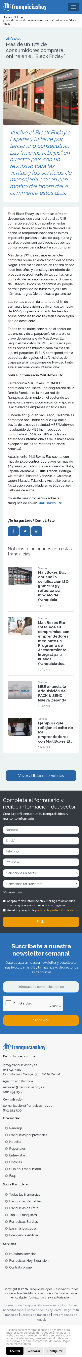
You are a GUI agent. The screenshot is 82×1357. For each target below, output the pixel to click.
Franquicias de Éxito (24, 1208)
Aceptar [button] (15, 1351)
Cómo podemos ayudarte (44, 1310)
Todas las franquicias (24, 1194)
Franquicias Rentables (25, 1201)
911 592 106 (12, 1070)
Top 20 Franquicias (23, 1215)
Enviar (41, 922)
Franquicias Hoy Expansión (29, 1261)
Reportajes (17, 1148)
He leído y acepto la (42, 910)
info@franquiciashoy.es (20, 1065)
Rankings (15, 1128)
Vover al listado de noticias (41, 776)
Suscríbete (41, 1020)
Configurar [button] (54, 1351)
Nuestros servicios (22, 1254)
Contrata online (20, 1267)
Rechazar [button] (33, 1351)
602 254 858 (12, 1092)
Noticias (15, 1142)
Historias (15, 1162)
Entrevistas (17, 1155)
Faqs (12, 1176)
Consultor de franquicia (20, 1305)
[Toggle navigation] (73, 7)
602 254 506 (12, 1110)
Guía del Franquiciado (25, 1169)
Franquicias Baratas (23, 1222)
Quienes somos (48, 1305)
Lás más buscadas (23, 1228)
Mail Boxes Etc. (50, 503)
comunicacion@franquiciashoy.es (27, 1106)
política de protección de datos (56, 910)
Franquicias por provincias (28, 1135)
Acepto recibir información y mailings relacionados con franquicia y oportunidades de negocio (41, 903)
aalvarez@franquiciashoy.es (23, 1087)
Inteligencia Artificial (24, 1235)
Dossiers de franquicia (35, 1314)
